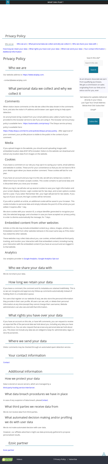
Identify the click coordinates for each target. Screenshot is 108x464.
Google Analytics (30, 258)
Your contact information (94, 49)
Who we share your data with (84, 44)
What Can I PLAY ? (55, 2)
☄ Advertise (72, 459)
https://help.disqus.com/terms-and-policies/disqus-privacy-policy (30, 131)
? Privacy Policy (59, 459)
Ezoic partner (8, 450)
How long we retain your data (15, 49)
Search (93, 70)
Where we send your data (71, 49)
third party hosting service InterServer (19, 387)
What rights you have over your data (44, 49)
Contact (6, 362)
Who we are (22, 44)
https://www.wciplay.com (33, 75)
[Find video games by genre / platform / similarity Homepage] (8, 2)
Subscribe (93, 121)
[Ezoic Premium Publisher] (7, 460)
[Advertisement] (54, 18)
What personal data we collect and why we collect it (50, 44)
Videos (19, 459)
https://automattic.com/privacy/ (36, 123)
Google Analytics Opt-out (48, 258)
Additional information (12, 52)
